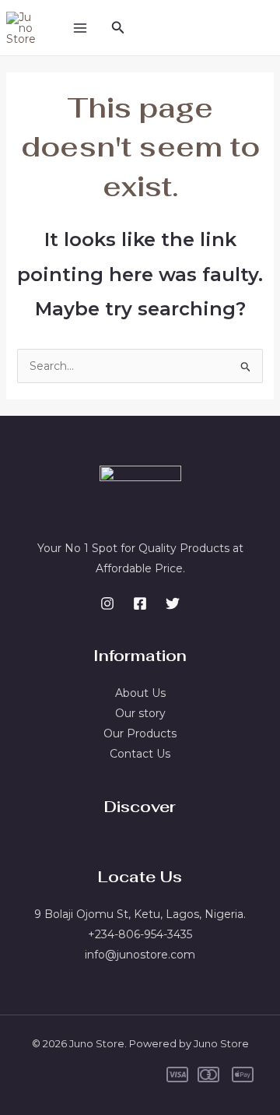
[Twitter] (173, 603)
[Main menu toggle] (80, 28)
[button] (118, 28)
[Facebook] (140, 603)
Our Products (140, 733)
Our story (140, 713)
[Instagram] (107, 603)
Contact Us (140, 754)
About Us (140, 693)
